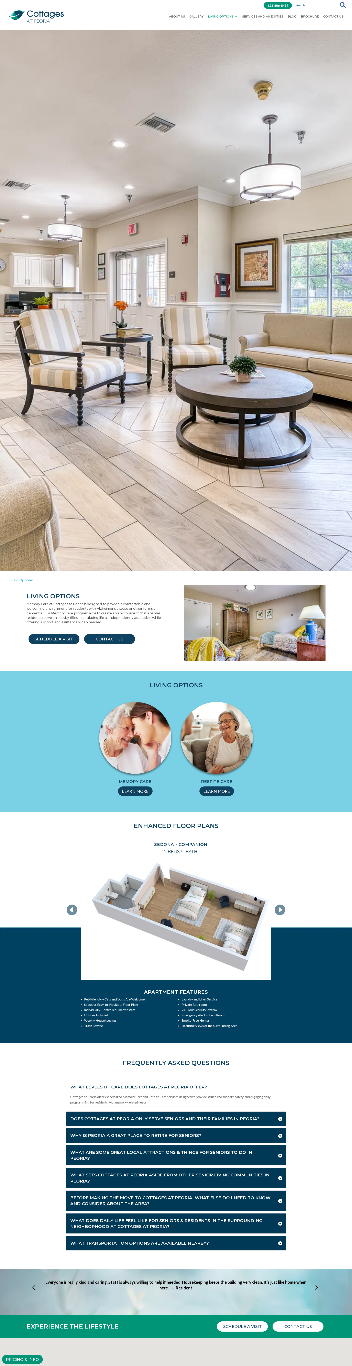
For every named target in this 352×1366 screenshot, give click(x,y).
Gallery (196, 16)
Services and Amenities (262, 16)
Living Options (221, 16)
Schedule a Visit (54, 639)
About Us (177, 16)
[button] (74, 910)
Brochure (310, 16)
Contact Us (333, 16)
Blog (292, 16)
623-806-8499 (277, 5)
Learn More (135, 791)
